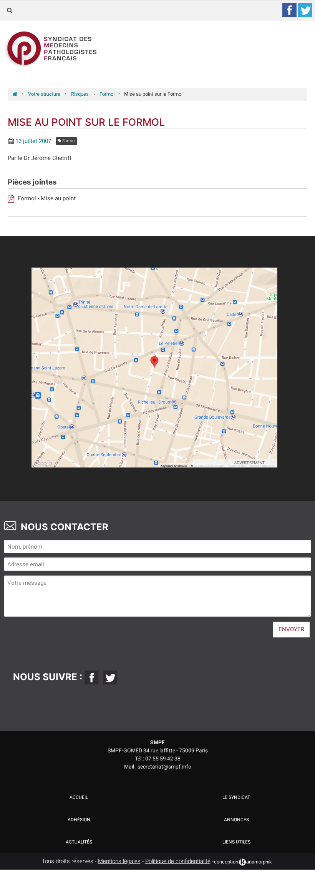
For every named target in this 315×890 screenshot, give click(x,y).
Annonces (236, 819)
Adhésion (79, 819)
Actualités (79, 842)
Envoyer (291, 629)
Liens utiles (236, 842)
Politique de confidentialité (178, 861)
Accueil (79, 797)
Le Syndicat (236, 797)
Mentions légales (119, 861)
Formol (68, 140)
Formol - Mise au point (46, 198)
